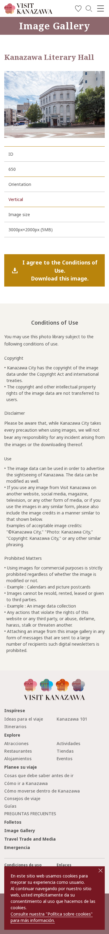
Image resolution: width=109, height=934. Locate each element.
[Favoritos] (78, 9)
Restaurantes (18, 751)
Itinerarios (15, 726)
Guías (10, 806)
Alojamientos (17, 758)
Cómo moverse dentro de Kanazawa (42, 791)
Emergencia (17, 847)
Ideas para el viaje (23, 719)
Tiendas (65, 751)
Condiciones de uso (22, 865)
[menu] (100, 8)
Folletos (12, 822)
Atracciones (16, 743)
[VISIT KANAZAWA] (28, 12)
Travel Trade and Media (30, 839)
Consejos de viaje (22, 798)
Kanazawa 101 (72, 719)
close (100, 870)
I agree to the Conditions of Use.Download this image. (59, 270)
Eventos (64, 758)
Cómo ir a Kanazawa (26, 783)
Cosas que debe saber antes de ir (39, 775)
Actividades (68, 743)
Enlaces (64, 865)
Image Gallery (19, 830)
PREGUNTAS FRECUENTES (30, 813)
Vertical (15, 199)
